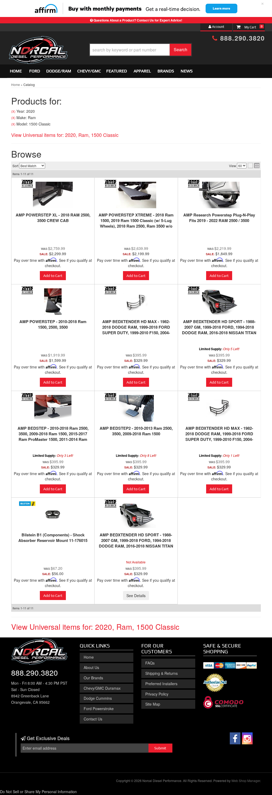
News (187, 70)
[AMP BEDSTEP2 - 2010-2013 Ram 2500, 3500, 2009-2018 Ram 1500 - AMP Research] (110, 397)
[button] (140, 50)
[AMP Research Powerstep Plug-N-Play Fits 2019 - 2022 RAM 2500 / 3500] (219, 195)
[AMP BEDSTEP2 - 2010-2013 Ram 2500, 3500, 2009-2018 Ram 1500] (136, 408)
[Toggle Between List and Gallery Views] (254, 165)
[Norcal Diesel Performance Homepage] (38, 40)
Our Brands (93, 677)
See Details (136, 595)
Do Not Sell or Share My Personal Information (38, 791)
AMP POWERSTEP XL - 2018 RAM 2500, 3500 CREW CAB (53, 217)
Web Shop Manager (245, 780)
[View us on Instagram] (247, 738)
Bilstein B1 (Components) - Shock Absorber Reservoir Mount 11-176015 (52, 537)
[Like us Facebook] (235, 738)
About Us (91, 667)
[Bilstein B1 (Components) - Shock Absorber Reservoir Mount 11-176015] (52, 515)
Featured (116, 70)
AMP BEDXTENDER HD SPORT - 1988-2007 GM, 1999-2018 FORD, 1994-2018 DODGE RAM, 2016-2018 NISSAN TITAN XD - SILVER (136, 543)
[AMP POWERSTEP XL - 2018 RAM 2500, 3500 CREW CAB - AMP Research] (27, 183)
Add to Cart (52, 275)
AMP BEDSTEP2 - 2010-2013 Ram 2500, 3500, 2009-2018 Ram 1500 (136, 431)
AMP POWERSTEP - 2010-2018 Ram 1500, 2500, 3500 (52, 324)
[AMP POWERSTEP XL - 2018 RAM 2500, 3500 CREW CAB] (52, 195)
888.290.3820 (241, 37)
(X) (13, 111)
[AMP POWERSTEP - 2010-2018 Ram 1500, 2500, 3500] (52, 301)
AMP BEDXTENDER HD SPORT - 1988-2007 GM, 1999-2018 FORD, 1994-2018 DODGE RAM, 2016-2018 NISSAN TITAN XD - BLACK (219, 330)
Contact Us (93, 719)
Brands (166, 70)
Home (16, 70)
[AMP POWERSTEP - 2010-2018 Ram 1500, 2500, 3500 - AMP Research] (27, 290)
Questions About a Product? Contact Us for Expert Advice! (138, 20)
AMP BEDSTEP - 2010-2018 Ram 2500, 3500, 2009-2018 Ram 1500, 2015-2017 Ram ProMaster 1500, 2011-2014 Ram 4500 (53, 436)
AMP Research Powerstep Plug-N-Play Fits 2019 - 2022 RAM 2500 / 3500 (219, 217)
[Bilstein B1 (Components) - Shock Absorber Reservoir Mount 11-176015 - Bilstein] (27, 503)
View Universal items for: (64, 134)
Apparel (142, 70)
